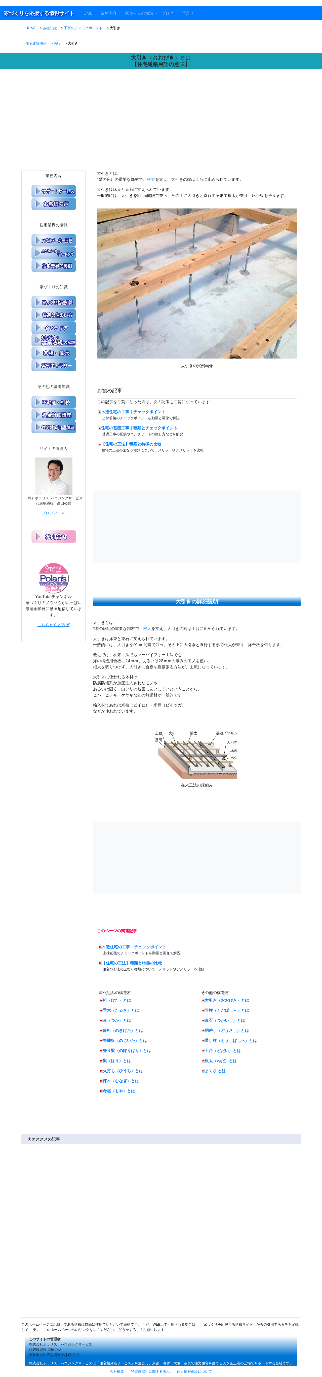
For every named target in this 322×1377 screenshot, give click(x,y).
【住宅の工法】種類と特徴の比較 (131, 443)
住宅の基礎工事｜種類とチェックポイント (139, 427)
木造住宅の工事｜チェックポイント (133, 411)
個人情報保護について (194, 1371)
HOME (89, 13)
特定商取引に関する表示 (150, 1371)
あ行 (57, 43)
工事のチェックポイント (83, 28)
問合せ (190, 13)
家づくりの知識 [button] (139, 13)
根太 (151, 179)
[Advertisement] (91, 116)
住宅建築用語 (36, 43)
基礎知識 (50, 28)
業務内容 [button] (109, 13)
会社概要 (117, 1371)
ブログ (170, 13)
